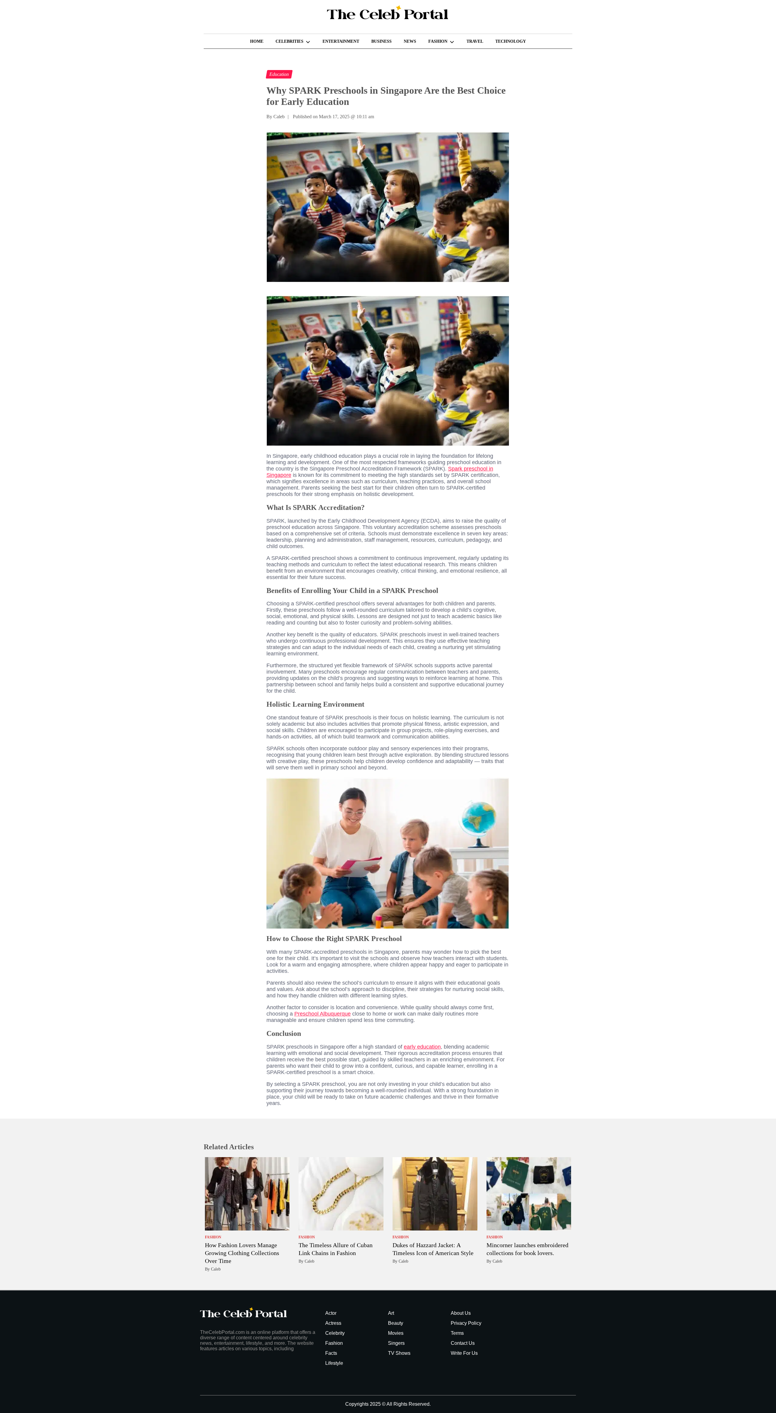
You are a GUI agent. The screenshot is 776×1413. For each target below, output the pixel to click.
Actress (333, 1323)
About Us (461, 1313)
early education (422, 1047)
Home (256, 41)
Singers (396, 1343)
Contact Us (463, 1343)
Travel (475, 41)
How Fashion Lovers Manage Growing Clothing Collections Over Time (242, 1253)
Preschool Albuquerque (322, 1014)
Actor (330, 1313)
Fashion (437, 41)
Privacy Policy (466, 1323)
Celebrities (289, 41)
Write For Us (464, 1353)
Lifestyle (334, 1363)
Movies (395, 1333)
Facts (331, 1353)
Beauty (395, 1323)
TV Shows (399, 1353)
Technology (510, 41)
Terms (457, 1333)
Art (391, 1313)
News (410, 41)
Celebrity (335, 1333)
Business (381, 41)
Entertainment (341, 41)
